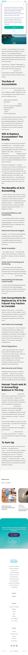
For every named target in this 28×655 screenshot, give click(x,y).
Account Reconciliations (14, 572)
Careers (14, 631)
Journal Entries (14, 570)
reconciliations (18, 287)
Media (14, 636)
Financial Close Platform (14, 566)
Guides (14, 611)
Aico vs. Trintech (14, 620)
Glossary (14, 616)
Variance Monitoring (14, 585)
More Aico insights (6, 482)
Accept (14, 27)
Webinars (14, 609)
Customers (14, 593)
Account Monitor (14, 587)
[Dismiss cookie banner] (23, 5)
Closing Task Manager (14, 568)
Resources (14, 603)
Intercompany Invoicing (14, 578)
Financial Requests (14, 581)
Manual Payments (14, 576)
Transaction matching (14, 574)
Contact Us (14, 638)
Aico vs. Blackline (14, 618)
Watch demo (14, 535)
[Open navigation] (25, 1)
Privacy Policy (14, 640)
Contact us (14, 540)
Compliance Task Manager (14, 583)
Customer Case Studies (14, 606)
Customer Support (14, 633)
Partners (14, 596)
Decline (14, 30)
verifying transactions (7, 222)
